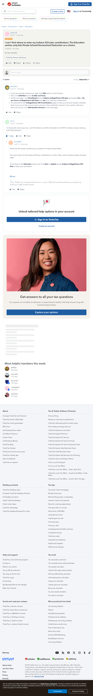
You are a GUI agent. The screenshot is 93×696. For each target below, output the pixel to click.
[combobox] (19, 11)
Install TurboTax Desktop (12, 500)
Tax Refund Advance (10, 434)
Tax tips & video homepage (58, 490)
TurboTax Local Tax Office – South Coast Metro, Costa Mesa (67, 474)
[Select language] (69, 11)
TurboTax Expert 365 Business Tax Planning (64, 455)
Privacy (5, 675)
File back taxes (53, 522)
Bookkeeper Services (56, 638)
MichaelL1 (14, 86)
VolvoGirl (14, 374)
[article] (46, 99)
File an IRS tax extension (11, 570)
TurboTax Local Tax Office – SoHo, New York (64, 469)
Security (5, 678)
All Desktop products (10, 497)
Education (28, 27)
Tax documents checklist (57, 592)
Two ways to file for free (11, 574)
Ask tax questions (10, 19)
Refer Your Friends (9, 588)
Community (7, 581)
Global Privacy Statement (48, 684)
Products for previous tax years (14, 452)
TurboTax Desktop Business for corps (16, 511)
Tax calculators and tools (57, 560)
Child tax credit (53, 536)
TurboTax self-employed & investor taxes (63, 423)
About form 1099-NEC (56, 511)
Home (4, 27)
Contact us (6, 563)
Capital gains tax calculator (58, 585)
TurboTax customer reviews (12, 606)
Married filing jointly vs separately (60, 497)
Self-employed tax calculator (58, 578)
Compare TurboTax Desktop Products (16, 493)
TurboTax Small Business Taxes (59, 452)
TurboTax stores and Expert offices (60, 459)
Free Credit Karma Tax (56, 628)
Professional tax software (57, 617)
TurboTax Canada (9, 448)
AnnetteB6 (18, 142)
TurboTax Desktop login (11, 490)
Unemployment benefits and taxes (60, 529)
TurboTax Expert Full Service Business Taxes (64, 444)
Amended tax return (55, 515)
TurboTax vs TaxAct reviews (12, 621)
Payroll (50, 610)
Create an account (47, 226)
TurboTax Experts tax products (59, 430)
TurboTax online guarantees (13, 423)
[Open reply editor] (46, 72)
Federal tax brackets (55, 543)
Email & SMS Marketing (56, 635)
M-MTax (14, 368)
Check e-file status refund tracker (60, 570)
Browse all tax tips (54, 493)
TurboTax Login (8, 578)
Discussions (12, 27)
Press (4, 672)
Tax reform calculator (56, 595)
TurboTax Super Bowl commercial (15, 610)
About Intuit (6, 665)
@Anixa (12, 176)
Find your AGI (53, 526)
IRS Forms (6, 427)
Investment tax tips (55, 533)
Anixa (12, 121)
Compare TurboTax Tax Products (14, 416)
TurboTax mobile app (10, 455)
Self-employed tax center (12, 430)
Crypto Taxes (7, 437)
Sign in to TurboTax (48, 219)
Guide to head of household (58, 500)
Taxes (21, 27)
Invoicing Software (55, 642)
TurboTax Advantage (10, 508)
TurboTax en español (10, 462)
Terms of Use (39, 676)
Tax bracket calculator (56, 567)
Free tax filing (53, 416)
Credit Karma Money (10, 441)
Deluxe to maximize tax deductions (61, 420)
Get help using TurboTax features (53, 19)
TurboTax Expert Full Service (58, 437)
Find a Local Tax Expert (56, 462)
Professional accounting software (60, 621)
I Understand (57, 691)
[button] (57, 11)
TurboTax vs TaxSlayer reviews (13, 617)
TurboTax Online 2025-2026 (13, 420)
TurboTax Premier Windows (16, 58)
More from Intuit (54, 631)
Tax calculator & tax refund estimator (61, 563)
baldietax (14, 394)
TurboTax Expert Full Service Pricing (61, 441)
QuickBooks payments (56, 613)
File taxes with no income (57, 508)
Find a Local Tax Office (56, 466)
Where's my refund (10, 567)
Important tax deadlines (56, 540)
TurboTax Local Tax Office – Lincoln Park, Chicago (66, 479)
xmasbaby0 (15, 387)
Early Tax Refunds (9, 459)
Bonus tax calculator (55, 588)
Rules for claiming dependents (59, 504)
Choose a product (28, 19)
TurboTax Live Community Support (15, 560)
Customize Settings (78, 691)
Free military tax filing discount (59, 427)
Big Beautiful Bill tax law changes (15, 585)
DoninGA (14, 381)
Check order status (9, 504)
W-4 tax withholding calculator (59, 574)
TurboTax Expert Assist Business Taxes (62, 448)
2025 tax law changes (56, 547)
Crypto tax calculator (55, 581)
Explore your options (46, 312)
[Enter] (4, 11)
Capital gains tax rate (55, 518)
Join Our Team (7, 669)
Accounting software (55, 606)
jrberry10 (13, 33)
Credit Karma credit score (57, 624)
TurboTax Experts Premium (58, 434)
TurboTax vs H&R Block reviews (14, 613)
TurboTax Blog (8, 444)
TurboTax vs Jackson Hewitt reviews (15, 624)
